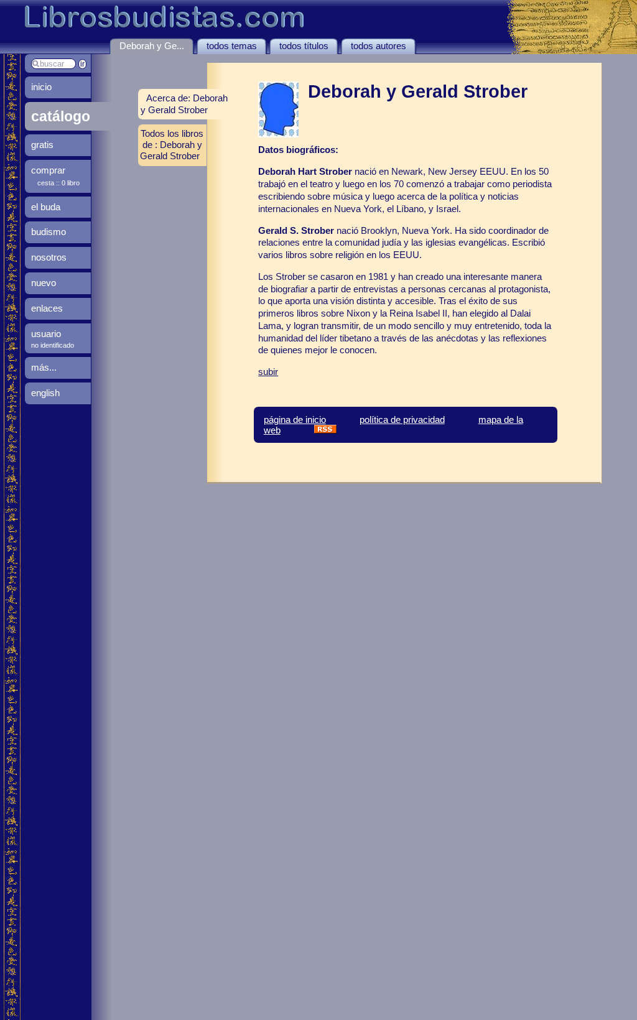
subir (268, 371)
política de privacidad (402, 419)
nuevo (43, 282)
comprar (48, 170)
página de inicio (295, 419)
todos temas (232, 45)
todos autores (378, 45)
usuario (46, 333)
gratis (42, 144)
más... (44, 367)
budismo (48, 231)
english (45, 392)
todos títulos (303, 45)
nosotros (49, 257)
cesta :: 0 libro (58, 183)
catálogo (60, 116)
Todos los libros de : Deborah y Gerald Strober (171, 144)
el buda (45, 207)
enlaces (47, 308)
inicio (41, 86)
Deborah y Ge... (151, 45)
